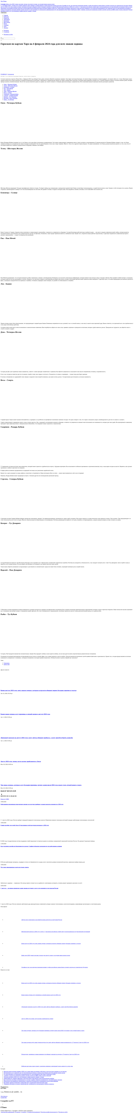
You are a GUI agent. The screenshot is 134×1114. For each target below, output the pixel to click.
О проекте (23, 1112)
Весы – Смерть (8, 92)
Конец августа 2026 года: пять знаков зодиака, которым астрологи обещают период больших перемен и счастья (38, 690)
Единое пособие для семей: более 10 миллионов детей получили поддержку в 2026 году (25, 825)
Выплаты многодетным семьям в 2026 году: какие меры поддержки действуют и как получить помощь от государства (65, 8)
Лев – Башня (7, 90)
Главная (6, 15)
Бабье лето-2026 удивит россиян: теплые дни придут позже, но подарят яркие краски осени (28, 4)
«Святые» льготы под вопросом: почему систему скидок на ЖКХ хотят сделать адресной (104, 9)
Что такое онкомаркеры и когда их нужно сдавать (15, 867)
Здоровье (6, 25)
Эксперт (6, 27)
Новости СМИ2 (5, 799)
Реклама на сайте (8, 34)
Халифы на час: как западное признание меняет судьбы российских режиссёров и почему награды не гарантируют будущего (95, 5)
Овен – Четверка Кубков (10, 84)
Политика (6, 21)
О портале (6, 31)
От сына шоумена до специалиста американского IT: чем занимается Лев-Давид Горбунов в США (54, 9)
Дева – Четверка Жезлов (10, 91)
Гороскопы (6, 663)
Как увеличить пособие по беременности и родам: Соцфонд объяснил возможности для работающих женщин (31, 846)
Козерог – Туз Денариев (10, 97)
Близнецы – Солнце (9, 87)
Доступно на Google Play (4, 1097)
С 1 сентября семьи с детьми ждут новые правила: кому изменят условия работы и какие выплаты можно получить (31, 5)
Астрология (11, 74)
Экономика (7, 19)
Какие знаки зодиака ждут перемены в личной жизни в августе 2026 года (25, 714)
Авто (5, 26)
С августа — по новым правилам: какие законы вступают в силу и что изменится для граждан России (29, 888)
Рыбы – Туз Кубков (9, 99)
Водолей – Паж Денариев (10, 98)
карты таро (7, 664)
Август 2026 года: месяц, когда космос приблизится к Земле (21, 761)
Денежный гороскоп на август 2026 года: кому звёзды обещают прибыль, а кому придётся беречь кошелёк (37, 738)
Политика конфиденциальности (49, 1112)
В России (6, 16)
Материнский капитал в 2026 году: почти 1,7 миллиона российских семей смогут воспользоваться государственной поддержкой (90, 7)
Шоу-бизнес (7, 22)
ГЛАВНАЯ (4, 74)
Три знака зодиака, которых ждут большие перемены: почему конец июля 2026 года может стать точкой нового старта (41, 785)
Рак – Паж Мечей (8, 88)
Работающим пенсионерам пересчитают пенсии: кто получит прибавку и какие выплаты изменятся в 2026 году (32, 804)
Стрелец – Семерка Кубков (11, 95)
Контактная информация (7, 1112)
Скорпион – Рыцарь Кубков (11, 94)
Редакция (6, 30)
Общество (6, 18)
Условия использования (33, 1112)
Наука (5, 23)
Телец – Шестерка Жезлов (10, 85)
